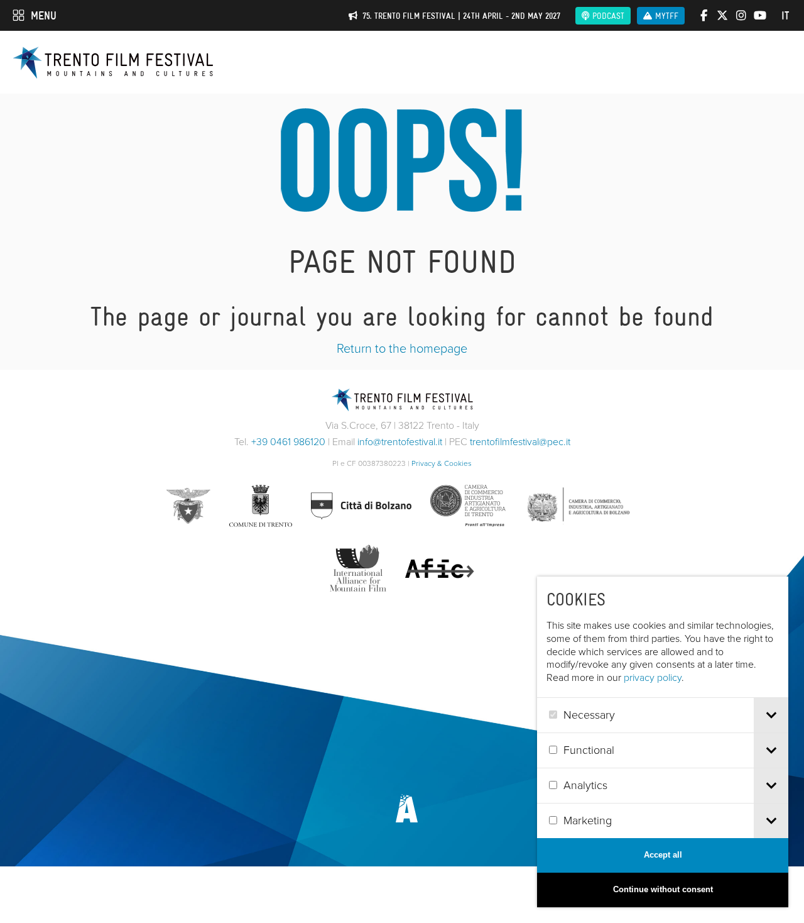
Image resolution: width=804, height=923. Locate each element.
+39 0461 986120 (288, 441)
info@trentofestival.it (399, 441)
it (785, 15)
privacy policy (653, 677)
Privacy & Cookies (441, 463)
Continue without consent (663, 889)
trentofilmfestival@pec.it (520, 441)
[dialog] (662, 742)
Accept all (663, 854)
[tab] (771, 715)
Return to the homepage (402, 348)
